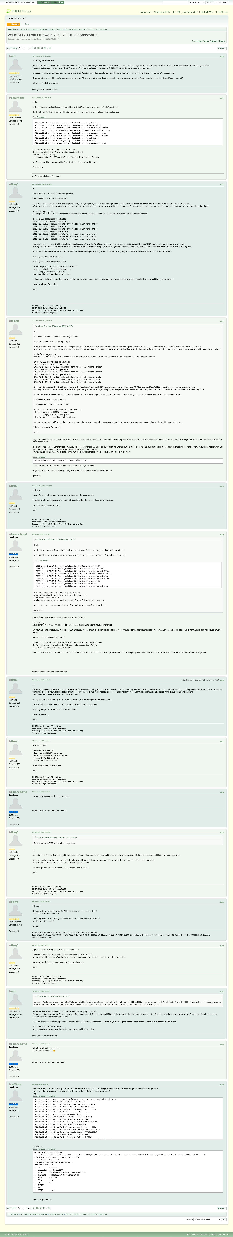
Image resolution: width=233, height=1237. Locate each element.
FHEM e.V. (222, 12)
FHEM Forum (21, 11)
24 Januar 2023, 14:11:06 (40, 534)
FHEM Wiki (207, 12)
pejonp (15, 901)
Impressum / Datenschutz (155, 12)
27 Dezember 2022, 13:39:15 (42, 184)
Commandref (190, 12)
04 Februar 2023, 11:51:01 (41, 902)
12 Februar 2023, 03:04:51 (41, 991)
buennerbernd (19, 534)
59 (32, 48)
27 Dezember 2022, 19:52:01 (42, 321)
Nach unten (12, 48)
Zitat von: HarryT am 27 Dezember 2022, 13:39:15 (54, 326)
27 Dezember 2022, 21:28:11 (42, 486)
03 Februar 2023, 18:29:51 (41, 741)
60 (35, 48)
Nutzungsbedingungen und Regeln (204, 1234)
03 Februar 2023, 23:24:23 (41, 832)
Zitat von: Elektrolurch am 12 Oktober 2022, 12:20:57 (55, 539)
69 (50, 48)
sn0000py (16, 1084)
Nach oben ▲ (223, 1234)
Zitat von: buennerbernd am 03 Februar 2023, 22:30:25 (56, 837)
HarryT (14, 184)
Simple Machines (22, 1234)
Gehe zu (189, 1219)
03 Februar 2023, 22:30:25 (41, 792)
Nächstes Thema (217, 41)
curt (13, 56)
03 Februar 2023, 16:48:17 (41, 680)
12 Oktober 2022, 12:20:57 (41, 98)
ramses (15, 320)
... (30, 48)
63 (45, 48)
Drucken (221, 48)
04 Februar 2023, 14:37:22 (41, 945)
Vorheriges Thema (200, 41)
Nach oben (11, 1208)
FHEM (176, 12)
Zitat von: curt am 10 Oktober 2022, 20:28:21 (52, 996)
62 (42, 48)
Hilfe (189, 1234)
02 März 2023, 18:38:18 (40, 1084)
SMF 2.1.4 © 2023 (11, 1234)
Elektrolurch (18, 97)
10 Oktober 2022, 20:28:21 (41, 56)
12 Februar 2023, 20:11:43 (41, 1044)
